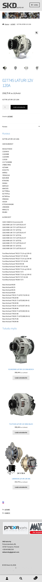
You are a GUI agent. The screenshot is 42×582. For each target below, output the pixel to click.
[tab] (21, 127)
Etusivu (7, 24)
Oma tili (7, 578)
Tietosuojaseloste (8, 568)
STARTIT (7, 513)
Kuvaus (4, 127)
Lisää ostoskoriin (19, 107)
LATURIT (13, 24)
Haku (21, 578)
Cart (32, 576)
